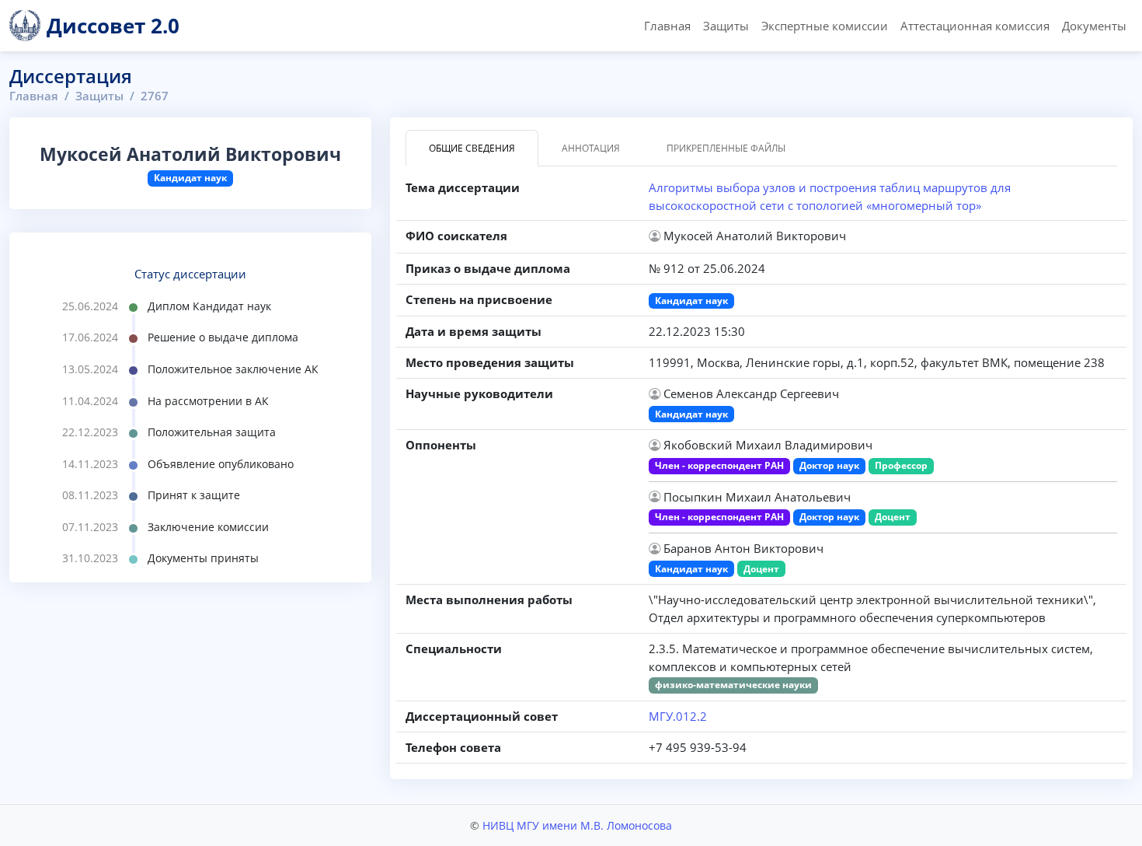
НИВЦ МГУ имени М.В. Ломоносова (577, 825)
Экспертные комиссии (824, 25)
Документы (1094, 25)
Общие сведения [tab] (472, 148)
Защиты (726, 25)
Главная (667, 25)
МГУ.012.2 (678, 716)
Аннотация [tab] (591, 148)
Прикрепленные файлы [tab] (726, 148)
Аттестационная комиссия (975, 25)
